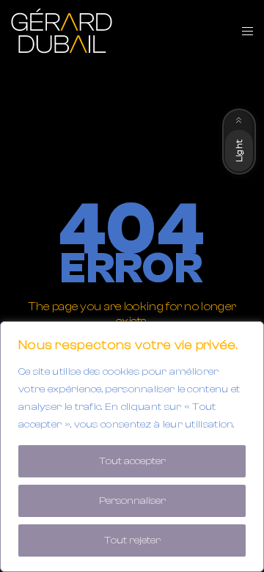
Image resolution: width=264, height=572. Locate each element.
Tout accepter (132, 461)
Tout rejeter (132, 540)
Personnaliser (132, 501)
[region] (132, 446)
